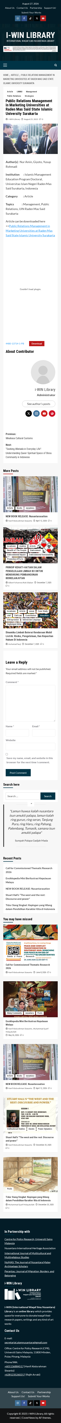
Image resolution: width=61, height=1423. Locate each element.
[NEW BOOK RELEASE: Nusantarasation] (30, 494)
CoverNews (28, 1417)
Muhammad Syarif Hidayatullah (21, 1204)
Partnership (36, 7)
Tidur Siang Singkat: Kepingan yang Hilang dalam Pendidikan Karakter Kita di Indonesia (30, 907)
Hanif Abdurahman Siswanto (20, 521)
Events (10, 956)
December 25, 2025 (43, 1145)
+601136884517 (14, 1366)
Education (44, 615)
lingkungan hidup (14, 624)
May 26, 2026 (13, 1035)
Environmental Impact (16, 555)
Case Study (42, 611)
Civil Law (18, 615)
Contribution (30, 615)
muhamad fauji (14, 644)
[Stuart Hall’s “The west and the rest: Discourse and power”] (30, 1115)
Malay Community (14, 1013)
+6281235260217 (15, 1374)
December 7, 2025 (44, 582)
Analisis (23, 546)
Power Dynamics (45, 1129)
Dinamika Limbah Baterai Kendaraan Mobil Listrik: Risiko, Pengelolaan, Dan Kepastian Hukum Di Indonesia (29, 636)
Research (30, 956)
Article (10, 92)
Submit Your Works (31, 12)
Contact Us (22, 7)
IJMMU (19, 92)
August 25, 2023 (31, 119)
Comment (12, 681)
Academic (11, 546)
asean (31, 611)
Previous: (19, 436)
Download (37, 343)
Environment (35, 550)
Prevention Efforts (15, 559)
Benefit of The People (16, 550)
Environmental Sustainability (41, 555)
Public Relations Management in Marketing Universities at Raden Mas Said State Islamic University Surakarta (30, 230)
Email (36, 726)
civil (9, 615)
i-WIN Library (30, 35)
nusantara (30, 508)
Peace (19, 956)
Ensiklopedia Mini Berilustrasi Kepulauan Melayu (28, 880)
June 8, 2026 (41, 972)
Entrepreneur (13, 620)
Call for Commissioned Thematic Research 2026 (29, 870)
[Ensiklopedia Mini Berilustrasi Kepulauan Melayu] (30, 999)
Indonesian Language (32, 620)
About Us (9, 7)
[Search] (56, 65)
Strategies (29, 96)
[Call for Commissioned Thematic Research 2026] (30, 943)
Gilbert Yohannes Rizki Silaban (20, 582)
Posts (39, 1013)
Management (31, 92)
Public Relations (14, 96)
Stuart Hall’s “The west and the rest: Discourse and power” (25, 896)
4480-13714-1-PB (15, 343)
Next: (29, 451)
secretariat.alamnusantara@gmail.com (26, 1342)
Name (10, 726)
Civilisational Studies (16, 1129)
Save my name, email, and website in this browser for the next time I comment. (30, 760)
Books (19, 508)
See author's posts (38, 404)
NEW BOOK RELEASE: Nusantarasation (26, 516)
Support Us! (50, 7)
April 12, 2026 (41, 521)
